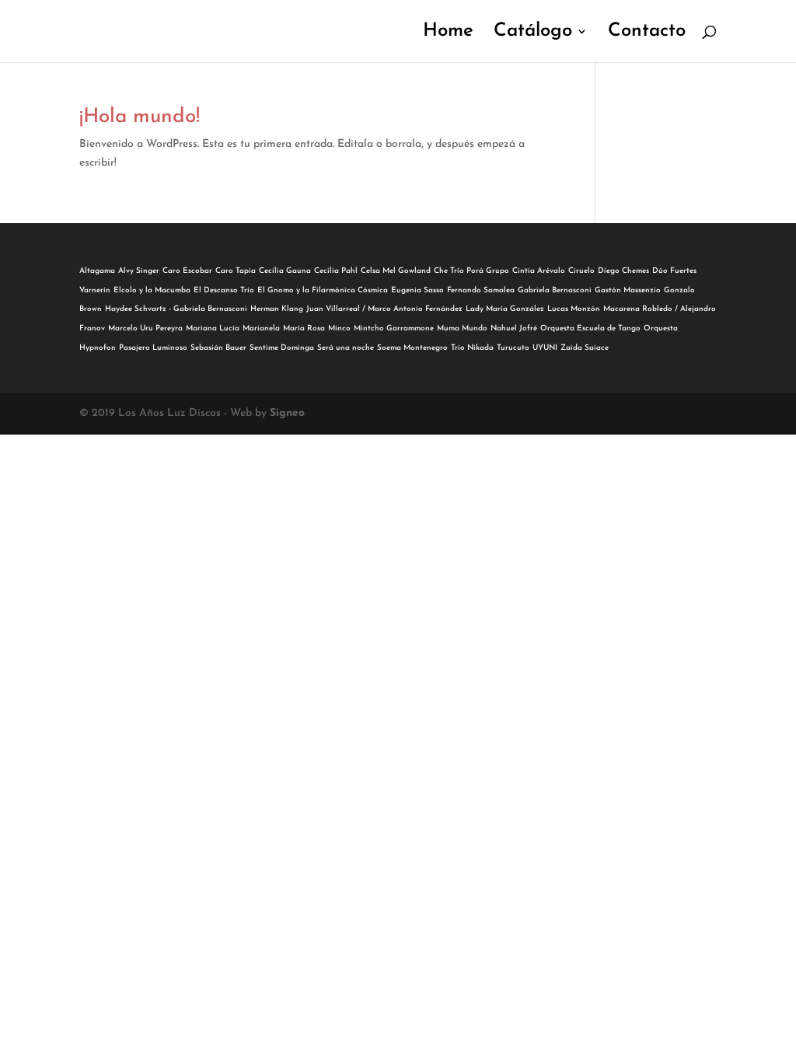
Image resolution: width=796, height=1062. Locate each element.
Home (448, 33)
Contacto (647, 33)
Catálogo (533, 33)
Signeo (287, 413)
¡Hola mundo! (139, 117)
